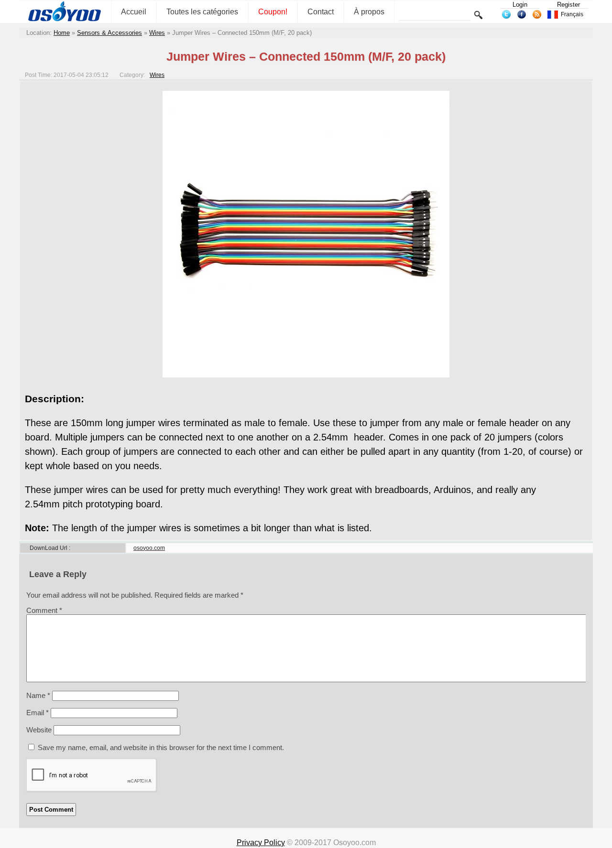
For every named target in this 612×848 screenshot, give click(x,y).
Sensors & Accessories (109, 32)
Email (37, 712)
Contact (320, 12)
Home (62, 32)
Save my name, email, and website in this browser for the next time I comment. (161, 747)
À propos (369, 12)
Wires (157, 32)
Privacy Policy (261, 842)
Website (39, 730)
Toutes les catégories (202, 12)
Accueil (133, 12)
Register (568, 4)
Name (38, 695)
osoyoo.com (149, 548)
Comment (44, 610)
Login (520, 4)
